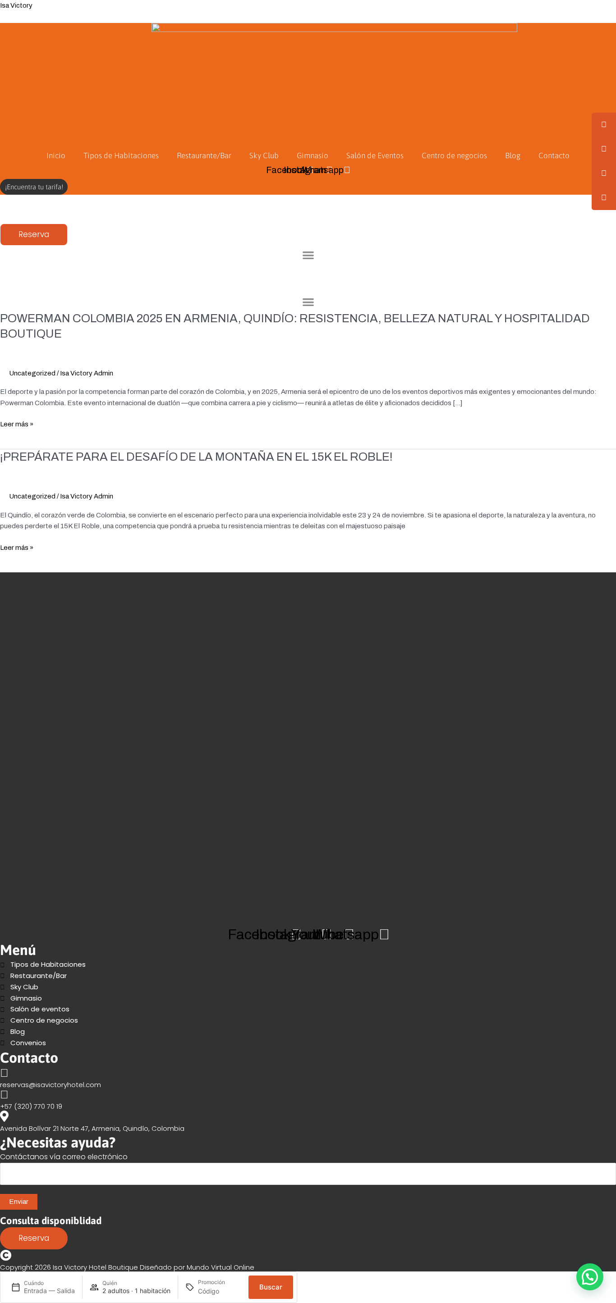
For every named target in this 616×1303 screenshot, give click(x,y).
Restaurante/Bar (204, 155)
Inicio (55, 155)
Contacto (554, 155)
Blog (512, 155)
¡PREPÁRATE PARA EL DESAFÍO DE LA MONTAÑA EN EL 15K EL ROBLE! (196, 456)
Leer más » (16, 424)
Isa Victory (16, 5)
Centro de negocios (454, 155)
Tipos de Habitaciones (121, 155)
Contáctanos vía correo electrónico (64, 1157)
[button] (308, 255)
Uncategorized (32, 373)
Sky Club (264, 155)
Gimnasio (312, 155)
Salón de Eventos (375, 155)
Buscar (270, 1287)
